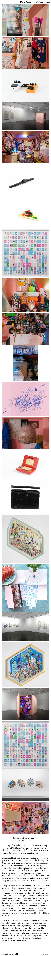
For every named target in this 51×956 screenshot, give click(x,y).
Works (42, 2)
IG (14, 954)
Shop (48, 2)
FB (17, 954)
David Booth (25, 2)
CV (37, 2)
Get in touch (7, 954)
